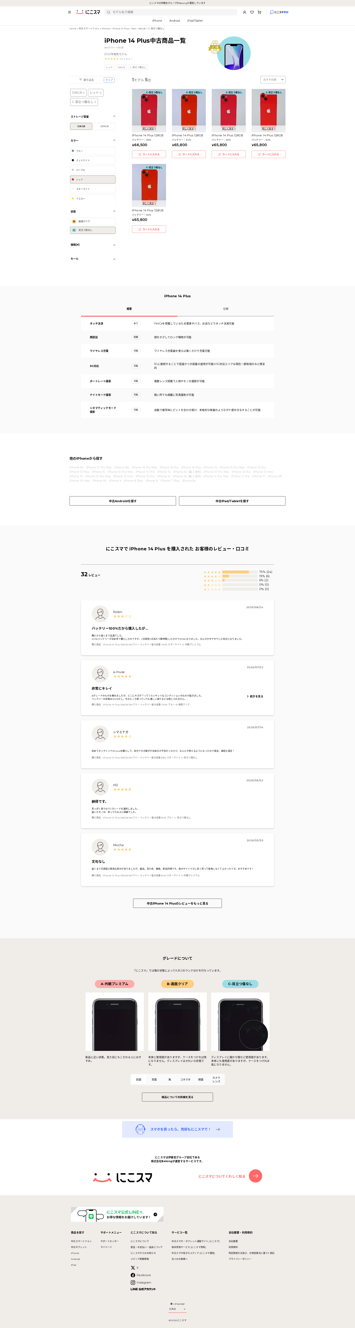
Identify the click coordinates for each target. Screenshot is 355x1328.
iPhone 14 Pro (145, 472)
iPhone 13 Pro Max (216, 472)
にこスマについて (140, 1241)
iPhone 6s (189, 480)
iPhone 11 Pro (240, 476)
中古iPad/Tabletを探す (232, 501)
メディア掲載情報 (140, 1259)
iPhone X (115, 480)
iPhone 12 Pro (145, 476)
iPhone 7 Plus (169, 480)
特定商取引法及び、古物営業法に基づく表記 (252, 1253)
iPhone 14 (164, 472)
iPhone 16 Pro (169, 467)
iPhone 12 (163, 476)
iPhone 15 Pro (256, 467)
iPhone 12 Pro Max (98, 476)
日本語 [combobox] (172, 1309)
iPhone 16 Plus (191, 467)
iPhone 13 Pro (241, 472)
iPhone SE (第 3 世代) (187, 472)
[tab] (138, 1079)
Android (75, 1259)
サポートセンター (110, 1241)
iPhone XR (275, 476)
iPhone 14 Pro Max (120, 472)
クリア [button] (109, 79)
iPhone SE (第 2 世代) (187, 476)
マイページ (106, 1247)
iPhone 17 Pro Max (99, 467)
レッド (94, 92)
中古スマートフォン (89, 28)
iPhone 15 (98, 472)
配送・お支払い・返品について (147, 1247)
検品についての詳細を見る (178, 1097)
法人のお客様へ (180, 1259)
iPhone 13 (76, 476)
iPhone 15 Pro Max (232, 467)
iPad (73, 1265)
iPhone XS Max (80, 480)
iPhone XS (99, 480)
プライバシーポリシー (240, 1259)
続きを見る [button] (256, 696)
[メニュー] (69, 12)
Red (133, 28)
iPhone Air (77, 467)
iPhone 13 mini (263, 472)
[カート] (259, 12)
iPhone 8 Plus (133, 480)
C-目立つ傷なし (82, 102)
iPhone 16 (210, 467)
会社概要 (233, 1241)
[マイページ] (245, 12)
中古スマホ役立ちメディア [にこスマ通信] (193, 1253)
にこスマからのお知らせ (143, 1253)
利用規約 (233, 1247)
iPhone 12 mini (123, 476)
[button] (118, 59)
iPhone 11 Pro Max (216, 476)
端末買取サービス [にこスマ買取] (189, 1247)
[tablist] (177, 1079)
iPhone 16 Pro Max (144, 467)
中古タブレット (79, 1247)
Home (73, 28)
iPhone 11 (258, 476)
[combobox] (173, 12)
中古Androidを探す (123, 501)
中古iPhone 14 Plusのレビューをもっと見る (177, 903)
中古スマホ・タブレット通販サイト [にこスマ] (196, 1241)
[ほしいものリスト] (252, 12)
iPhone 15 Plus (79, 472)
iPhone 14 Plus (120, 28)
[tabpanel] (177, 1023)
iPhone (106, 28)
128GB (142, 28)
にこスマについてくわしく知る (222, 1176)
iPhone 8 (152, 480)
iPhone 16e (121, 467)
